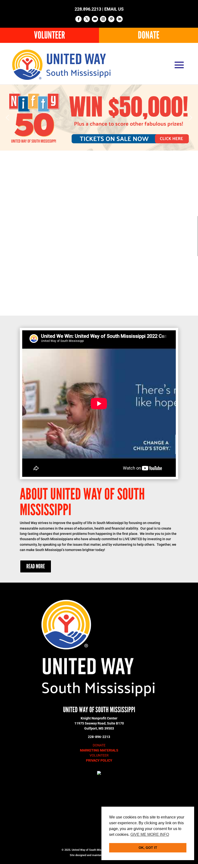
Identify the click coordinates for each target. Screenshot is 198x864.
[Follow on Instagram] (103, 19)
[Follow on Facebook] (78, 19)
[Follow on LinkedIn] (119, 19)
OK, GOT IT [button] (148, 848)
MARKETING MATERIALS (99, 750)
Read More (35, 566)
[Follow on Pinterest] (111, 19)
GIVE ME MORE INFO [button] (149, 834)
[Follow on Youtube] (95, 19)
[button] (99, 118)
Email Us (114, 9)
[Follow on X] (87, 19)
